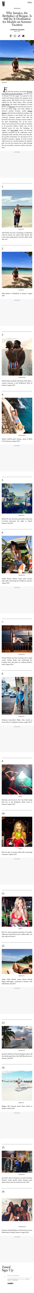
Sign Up (7, 1268)
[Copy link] (19, 36)
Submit (10, 1283)
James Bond (14, 130)
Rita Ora (12, 107)
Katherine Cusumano (17, 29)
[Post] (15, 36)
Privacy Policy (15, 1279)
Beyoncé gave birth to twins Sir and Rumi (17, 93)
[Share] (10, 36)
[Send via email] (23, 36)
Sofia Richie (5, 104)
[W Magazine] (3, 3)
